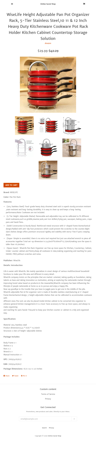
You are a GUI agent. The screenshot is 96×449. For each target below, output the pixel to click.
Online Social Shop (54, 436)
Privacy (51, 428)
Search (44, 428)
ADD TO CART (11, 185)
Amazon (48, 43)
